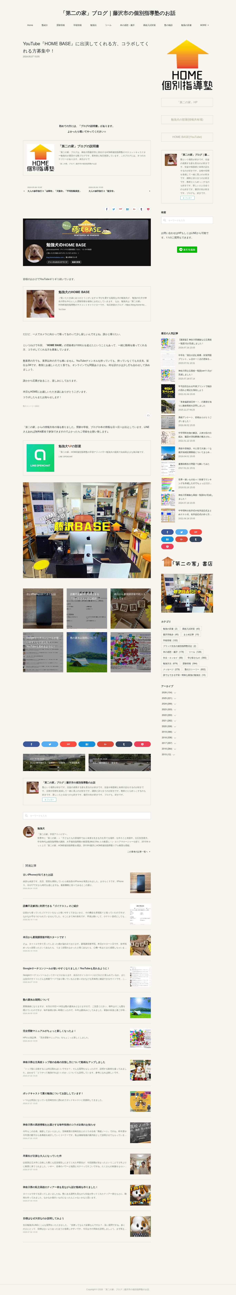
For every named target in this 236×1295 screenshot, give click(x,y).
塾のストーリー (195, 669)
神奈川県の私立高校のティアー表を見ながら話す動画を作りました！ (60, 1187)
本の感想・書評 (127, 24)
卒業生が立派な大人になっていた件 (42, 1155)
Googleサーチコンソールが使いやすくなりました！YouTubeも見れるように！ (66, 968)
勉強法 (93, 24)
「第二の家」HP (187, 102)
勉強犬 (41, 828)
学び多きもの (197, 657)
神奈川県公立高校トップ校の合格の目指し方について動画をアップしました (64, 1062)
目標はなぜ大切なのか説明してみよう (43, 1218)
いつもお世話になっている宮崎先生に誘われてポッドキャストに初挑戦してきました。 (63, 1099)
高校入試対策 (149, 24)
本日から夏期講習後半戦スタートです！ (45, 937)
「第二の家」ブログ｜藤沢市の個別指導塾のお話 (118, 13)
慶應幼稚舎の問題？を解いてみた (194, 463)
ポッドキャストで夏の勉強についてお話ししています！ (53, 1093)
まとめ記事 (191, 634)
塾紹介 (45, 24)
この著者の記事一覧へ (137, 851)
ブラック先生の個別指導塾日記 (179, 645)
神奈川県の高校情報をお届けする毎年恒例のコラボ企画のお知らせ (59, 1124)
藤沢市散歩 (171, 634)
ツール (108, 24)
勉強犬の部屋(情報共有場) (187, 119)
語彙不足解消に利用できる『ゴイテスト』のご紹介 (51, 905)
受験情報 (60, 24)
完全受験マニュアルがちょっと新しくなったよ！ (49, 1030)
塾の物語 (168, 24)
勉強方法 (170, 663)
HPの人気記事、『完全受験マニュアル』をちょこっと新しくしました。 (56, 1037)
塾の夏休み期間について (36, 999)
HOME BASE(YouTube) (187, 137)
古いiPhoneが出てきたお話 (38, 874)
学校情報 (77, 24)
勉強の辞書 (186, 24)
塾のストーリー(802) (31, 406)
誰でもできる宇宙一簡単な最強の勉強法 (184, 674)
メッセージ (171, 669)
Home (30, 24)
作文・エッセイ (173, 657)
